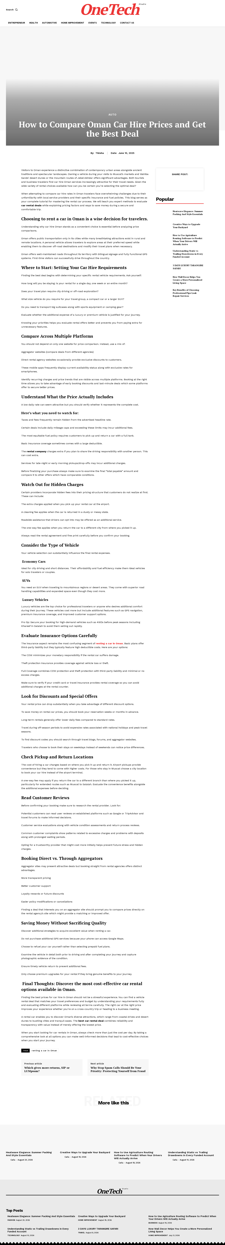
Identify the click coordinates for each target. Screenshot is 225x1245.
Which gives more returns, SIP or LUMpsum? (46, 1069)
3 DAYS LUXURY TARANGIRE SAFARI (98, 1228)
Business (152, 1223)
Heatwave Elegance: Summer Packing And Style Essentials (188, 213)
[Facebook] (166, 182)
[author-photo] (8, 1159)
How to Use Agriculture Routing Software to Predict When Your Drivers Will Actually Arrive (187, 240)
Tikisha (100, 153)
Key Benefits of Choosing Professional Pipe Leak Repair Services (186, 292)
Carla (13, 1160)
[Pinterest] (180, 182)
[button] (12, 9)
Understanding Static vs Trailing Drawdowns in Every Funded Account (188, 253)
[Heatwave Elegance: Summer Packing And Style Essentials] (163, 213)
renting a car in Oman (44, 1050)
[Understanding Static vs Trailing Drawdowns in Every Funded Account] (163, 254)
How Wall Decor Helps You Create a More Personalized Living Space (187, 279)
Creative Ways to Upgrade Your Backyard (186, 226)
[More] (194, 182)
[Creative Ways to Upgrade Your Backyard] (163, 226)
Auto (112, 114)
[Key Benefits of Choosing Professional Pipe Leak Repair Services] (163, 293)
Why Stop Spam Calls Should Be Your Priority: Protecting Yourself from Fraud (118, 1069)
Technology (14, 1235)
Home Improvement (87, 1220)
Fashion (11, 1220)
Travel (81, 1233)
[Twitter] (173, 182)
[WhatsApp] (187, 182)
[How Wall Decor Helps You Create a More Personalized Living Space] (163, 280)
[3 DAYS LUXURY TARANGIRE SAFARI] (163, 267)
